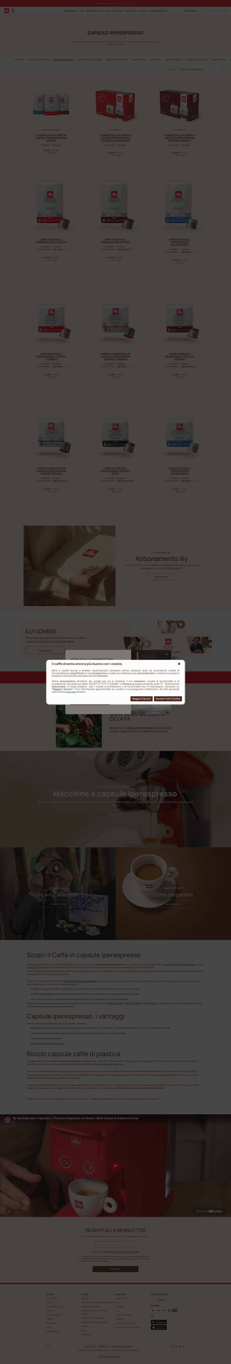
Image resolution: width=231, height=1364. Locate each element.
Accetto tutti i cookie (168, 698)
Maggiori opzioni (141, 698)
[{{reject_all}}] (179, 664)
